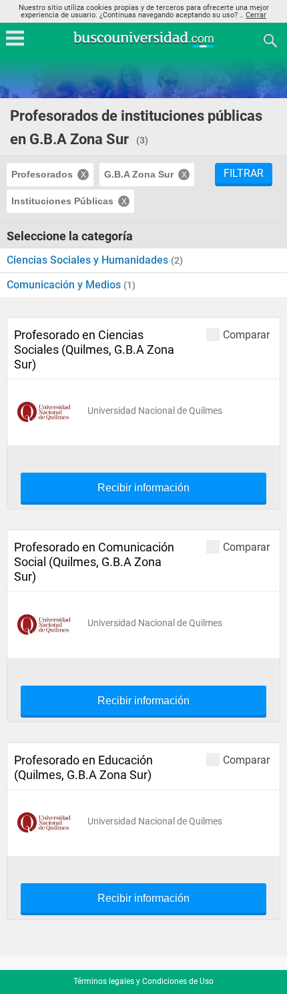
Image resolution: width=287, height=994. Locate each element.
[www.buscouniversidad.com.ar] (143, 45)
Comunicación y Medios (65, 284)
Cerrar (256, 15)
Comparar (246, 334)
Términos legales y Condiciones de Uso (143, 981)
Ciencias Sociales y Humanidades (89, 260)
